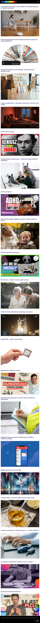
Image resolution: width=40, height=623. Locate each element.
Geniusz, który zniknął (7, 131)
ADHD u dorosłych (6, 192)
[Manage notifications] (37, 621)
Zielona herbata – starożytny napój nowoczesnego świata (17, 497)
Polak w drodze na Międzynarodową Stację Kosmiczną (16, 312)
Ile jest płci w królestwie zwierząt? (11, 591)
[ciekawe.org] (10, 2)
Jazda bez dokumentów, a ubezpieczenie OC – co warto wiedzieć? (20, 530)
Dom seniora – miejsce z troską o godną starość (15, 280)
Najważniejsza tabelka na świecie (10, 370)
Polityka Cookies (34, 618)
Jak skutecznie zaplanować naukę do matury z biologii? (17, 561)
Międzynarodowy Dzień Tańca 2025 (11, 470)
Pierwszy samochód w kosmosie (10, 252)
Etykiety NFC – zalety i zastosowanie (11, 339)
